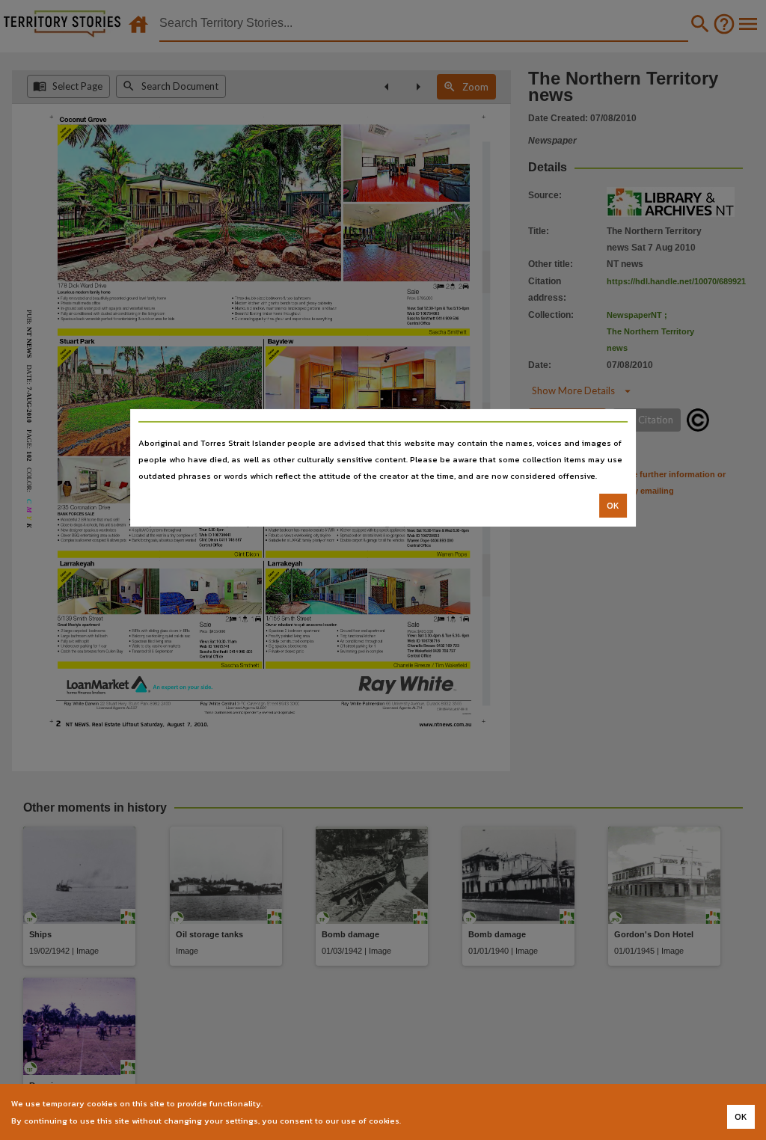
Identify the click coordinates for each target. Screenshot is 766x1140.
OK (613, 505)
